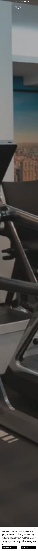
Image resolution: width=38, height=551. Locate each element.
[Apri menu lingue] (35, 7)
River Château (12, 1)
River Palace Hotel (24, 1)
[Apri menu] (3, 7)
